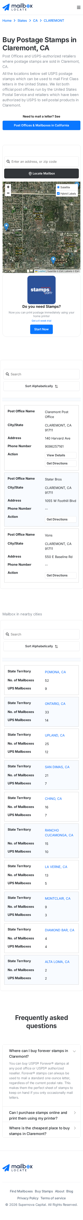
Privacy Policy (27, 1198)
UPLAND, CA (55, 735)
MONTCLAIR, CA (58, 898)
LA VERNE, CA (56, 867)
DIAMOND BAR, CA (59, 930)
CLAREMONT (54, 20)
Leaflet (41, 271)
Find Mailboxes (21, 1191)
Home (6, 20)
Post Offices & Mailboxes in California (41, 125)
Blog (69, 1191)
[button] (53, 260)
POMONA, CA (55, 672)
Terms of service (52, 1198)
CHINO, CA (53, 799)
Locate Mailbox (44, 173)
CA (35, 20)
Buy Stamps (44, 1191)
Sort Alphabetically (39, 386)
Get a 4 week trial (41, 320)
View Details (56, 455)
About (59, 1191)
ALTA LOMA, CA (57, 962)
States (22, 20)
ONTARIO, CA (55, 704)
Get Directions (57, 463)
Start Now (41, 329)
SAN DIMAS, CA (57, 767)
